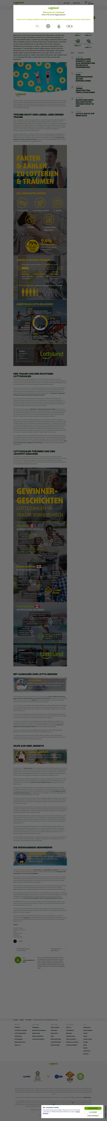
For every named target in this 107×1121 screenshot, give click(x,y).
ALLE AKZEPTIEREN (92, 1108)
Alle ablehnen (93, 1112)
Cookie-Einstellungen (93, 1115)
